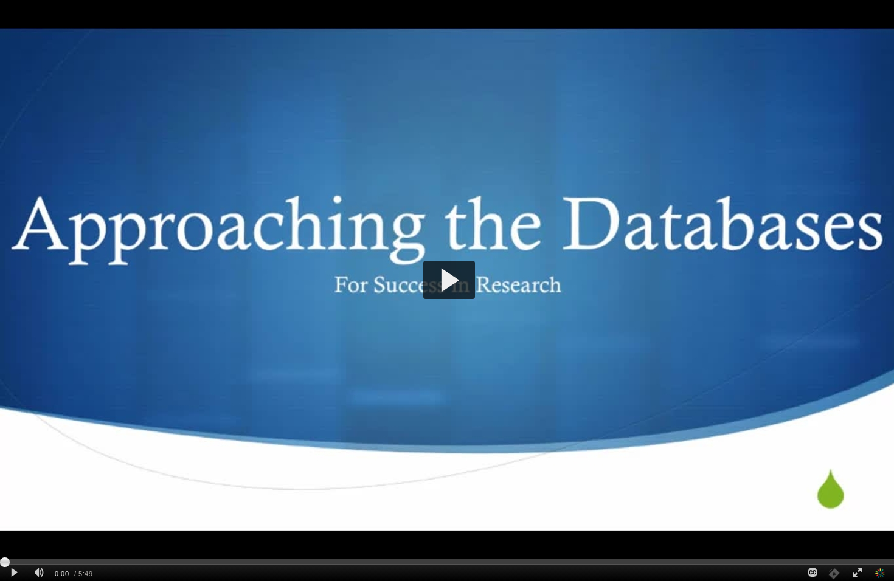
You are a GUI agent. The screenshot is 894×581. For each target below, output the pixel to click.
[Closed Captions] (812, 573)
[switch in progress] (833, 573)
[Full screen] (857, 573)
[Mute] (39, 573)
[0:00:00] (5, 562)
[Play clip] (14, 573)
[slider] (447, 561)
